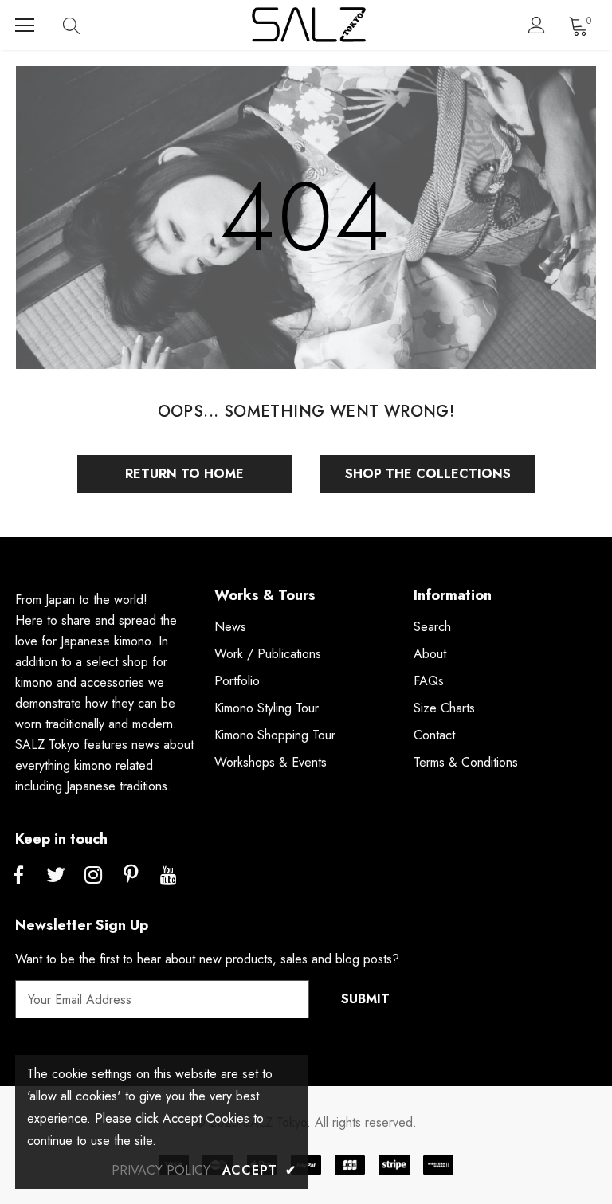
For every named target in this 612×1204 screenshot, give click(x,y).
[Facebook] (18, 875)
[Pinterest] (130, 875)
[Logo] (308, 25)
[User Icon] (536, 25)
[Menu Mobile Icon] (24, 25)
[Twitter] (55, 875)
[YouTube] (168, 875)
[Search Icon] (87, 25)
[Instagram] (93, 875)
